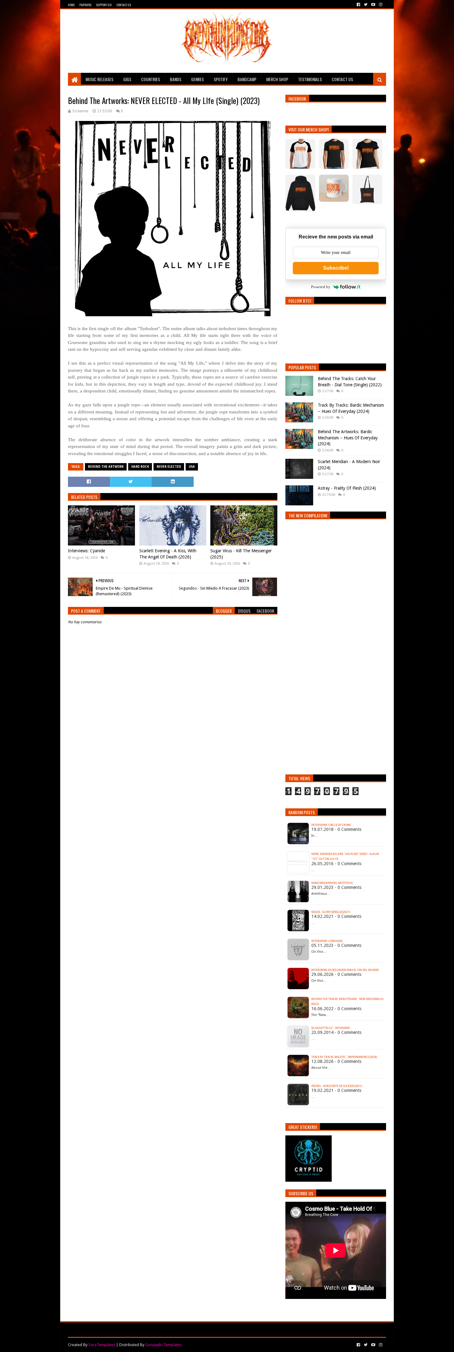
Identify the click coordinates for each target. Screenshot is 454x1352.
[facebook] (358, 4)
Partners (85, 4)
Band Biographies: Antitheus (332, 883)
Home (71, 4)
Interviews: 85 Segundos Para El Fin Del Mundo (345, 970)
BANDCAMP (247, 79)
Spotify (221, 79)
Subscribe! (336, 268)
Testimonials (310, 79)
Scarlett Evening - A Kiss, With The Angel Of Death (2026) (167, 553)
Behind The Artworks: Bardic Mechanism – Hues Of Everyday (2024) (348, 437)
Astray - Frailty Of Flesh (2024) (347, 488)
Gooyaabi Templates (163, 1344)
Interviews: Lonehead (327, 941)
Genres (197, 79)
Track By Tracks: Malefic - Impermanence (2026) (344, 1057)
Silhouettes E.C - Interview (330, 1028)
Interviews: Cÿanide (86, 550)
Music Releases (99, 79)
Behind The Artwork (106, 466)
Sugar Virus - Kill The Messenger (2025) (241, 553)
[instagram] (380, 4)
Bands (175, 79)
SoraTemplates (101, 1344)
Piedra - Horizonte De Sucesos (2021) (336, 1086)
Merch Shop (277, 79)
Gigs (127, 79)
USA (192, 466)
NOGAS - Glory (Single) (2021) (330, 912)
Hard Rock (140, 466)
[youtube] (373, 4)
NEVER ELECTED (169, 466)
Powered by (320, 286)
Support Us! (104, 4)
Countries (150, 79)
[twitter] (366, 4)
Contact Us (123, 4)
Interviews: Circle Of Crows (331, 825)
